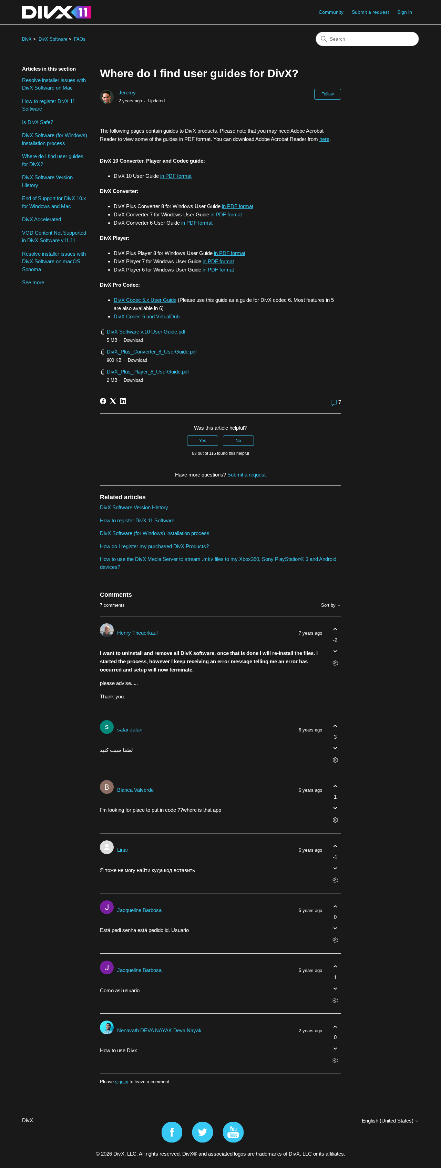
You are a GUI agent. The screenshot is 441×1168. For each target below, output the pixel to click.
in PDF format (176, 176)
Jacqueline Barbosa (139, 910)
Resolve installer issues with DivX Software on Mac (54, 84)
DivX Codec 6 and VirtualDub (147, 316)
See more (33, 282)
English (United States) (388, 1121)
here (324, 139)
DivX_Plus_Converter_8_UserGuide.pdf (152, 352)
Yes (202, 440)
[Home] (56, 12)
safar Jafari (129, 729)
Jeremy (127, 92)
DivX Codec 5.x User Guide (145, 300)
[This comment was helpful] (335, 629)
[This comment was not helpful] (335, 651)
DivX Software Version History (47, 181)
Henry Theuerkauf (137, 633)
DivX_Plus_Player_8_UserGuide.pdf (148, 372)
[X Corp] (113, 401)
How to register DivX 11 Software (48, 105)
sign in (121, 1081)
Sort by (329, 605)
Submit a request (370, 12)
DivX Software (53, 39)
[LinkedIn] (123, 401)
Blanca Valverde (135, 790)
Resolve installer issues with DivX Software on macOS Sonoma (54, 261)
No (238, 440)
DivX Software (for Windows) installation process (54, 139)
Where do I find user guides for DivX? (52, 160)
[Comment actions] (335, 663)
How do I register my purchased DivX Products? (154, 546)
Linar (122, 850)
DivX (27, 39)
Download (133, 340)
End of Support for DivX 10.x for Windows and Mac (54, 202)
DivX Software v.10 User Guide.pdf (146, 332)
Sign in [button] (404, 12)
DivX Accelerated (41, 219)
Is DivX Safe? (37, 122)
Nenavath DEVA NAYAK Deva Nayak (159, 1030)
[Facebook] (103, 401)
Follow (327, 94)
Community (331, 12)
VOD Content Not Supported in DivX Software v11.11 (54, 237)
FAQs (79, 39)
